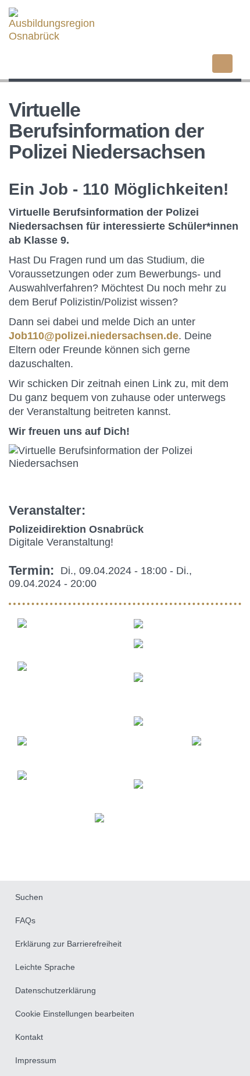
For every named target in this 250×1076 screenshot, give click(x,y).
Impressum (35, 1060)
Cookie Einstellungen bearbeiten (74, 1013)
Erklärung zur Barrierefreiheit (68, 943)
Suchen (29, 897)
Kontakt (29, 1037)
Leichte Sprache (45, 967)
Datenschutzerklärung (55, 990)
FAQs (25, 920)
